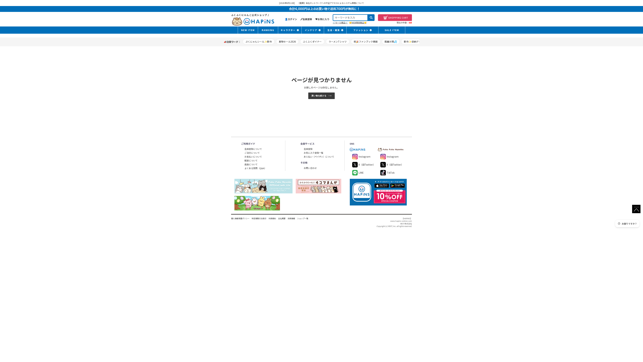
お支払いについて (253, 157)
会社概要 (281, 218)
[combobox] (350, 17)
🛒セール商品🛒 (340, 22)
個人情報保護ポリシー (240, 218)
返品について (251, 164)
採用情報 (291, 218)
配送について (251, 160)
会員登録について (253, 149)
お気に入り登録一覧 (313, 153)
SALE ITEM (392, 30)
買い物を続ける (319, 96)
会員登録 (308, 149)
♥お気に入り (322, 19)
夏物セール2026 (287, 41)
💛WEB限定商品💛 (358, 22)
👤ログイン (291, 19)
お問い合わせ (310, 168)
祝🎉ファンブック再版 (366, 41)
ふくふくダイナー (312, 41)
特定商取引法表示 (259, 218)
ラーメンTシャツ (338, 41)
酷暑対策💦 (391, 41)
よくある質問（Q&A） (255, 168)
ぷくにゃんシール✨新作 (258, 41)
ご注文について (252, 153)
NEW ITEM (248, 30)
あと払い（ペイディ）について (319, 157)
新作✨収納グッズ (413, 41)
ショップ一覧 (302, 218)
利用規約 (272, 218)
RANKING (268, 30)
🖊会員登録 (306, 19)
